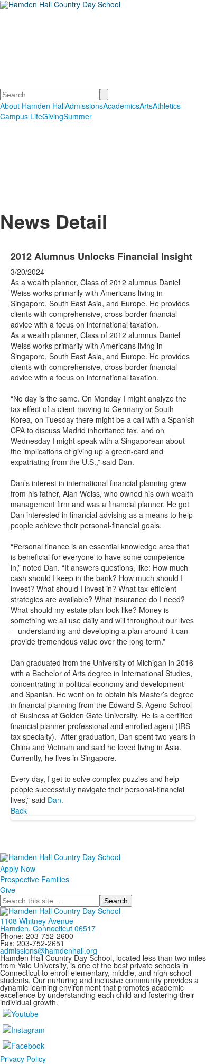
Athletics (167, 105)
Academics (121, 105)
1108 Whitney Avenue (36, 921)
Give (7, 889)
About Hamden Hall (32, 105)
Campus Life (21, 116)
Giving (52, 116)
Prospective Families (34, 879)
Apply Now (17, 868)
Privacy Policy (23, 1058)
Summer (77, 116)
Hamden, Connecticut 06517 (48, 928)
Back (19, 810)
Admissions (84, 105)
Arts (146, 105)
